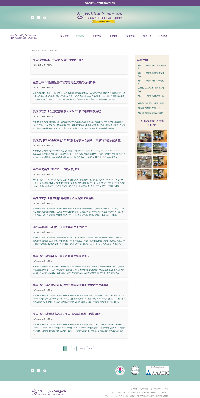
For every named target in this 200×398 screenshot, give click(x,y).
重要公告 (147, 36)
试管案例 (53, 50)
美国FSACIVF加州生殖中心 (115, 396)
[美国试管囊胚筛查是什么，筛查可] (160, 174)
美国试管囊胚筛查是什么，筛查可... (151, 113)
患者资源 (43, 50)
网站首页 (64, 36)
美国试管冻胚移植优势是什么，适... (151, 108)
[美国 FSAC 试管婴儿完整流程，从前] (144, 162)
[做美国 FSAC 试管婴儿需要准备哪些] (160, 149)
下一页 (82, 348)
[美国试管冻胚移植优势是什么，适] (144, 174)
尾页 (90, 348)
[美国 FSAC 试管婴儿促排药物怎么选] (144, 149)
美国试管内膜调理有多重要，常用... (151, 103)
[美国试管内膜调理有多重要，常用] (160, 162)
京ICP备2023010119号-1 (160, 389)
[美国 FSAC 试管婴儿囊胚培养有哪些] (160, 136)
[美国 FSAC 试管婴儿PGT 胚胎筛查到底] (144, 136)
